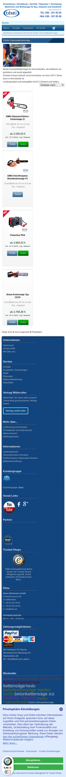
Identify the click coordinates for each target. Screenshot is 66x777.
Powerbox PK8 (17, 235)
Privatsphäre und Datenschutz (17, 430)
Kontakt (16, 28)
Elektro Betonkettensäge (41, 702)
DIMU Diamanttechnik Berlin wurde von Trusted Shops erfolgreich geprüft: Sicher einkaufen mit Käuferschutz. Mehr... (18, 574)
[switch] (8, 772)
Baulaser (8, 678)
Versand (26, 137)
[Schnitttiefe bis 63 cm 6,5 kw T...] (17, 172)
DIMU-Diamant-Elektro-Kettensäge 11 (17, 117)
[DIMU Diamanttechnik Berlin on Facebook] (19, 504)
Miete (5, 373)
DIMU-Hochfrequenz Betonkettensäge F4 (17, 177)
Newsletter (8, 382)
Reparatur (8, 376)
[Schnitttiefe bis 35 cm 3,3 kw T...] (17, 277)
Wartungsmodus (11, 436)
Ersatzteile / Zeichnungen (15, 370)
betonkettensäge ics (34, 693)
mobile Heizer (19, 698)
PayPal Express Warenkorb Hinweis (20, 458)
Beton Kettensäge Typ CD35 (18, 295)
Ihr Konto (41, 28)
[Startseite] (32, 18)
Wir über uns (9, 351)
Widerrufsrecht (10, 433)
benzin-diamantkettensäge (21, 682)
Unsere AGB (9, 348)
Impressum (8, 345)
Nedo (30, 686)
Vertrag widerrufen (16, 410)
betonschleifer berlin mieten (38, 678)
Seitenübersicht (10, 452)
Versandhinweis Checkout (15, 455)
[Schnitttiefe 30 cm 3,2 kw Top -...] (17, 113)
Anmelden (28, 28)
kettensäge (14, 685)
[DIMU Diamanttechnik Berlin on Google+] (26, 503)
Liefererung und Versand (15, 427)
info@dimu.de (11, 609)
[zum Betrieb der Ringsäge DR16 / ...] (17, 231)
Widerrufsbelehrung (12, 379)
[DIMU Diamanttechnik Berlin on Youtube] (9, 507)
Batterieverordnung (12, 461)
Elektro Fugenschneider (25, 700)
